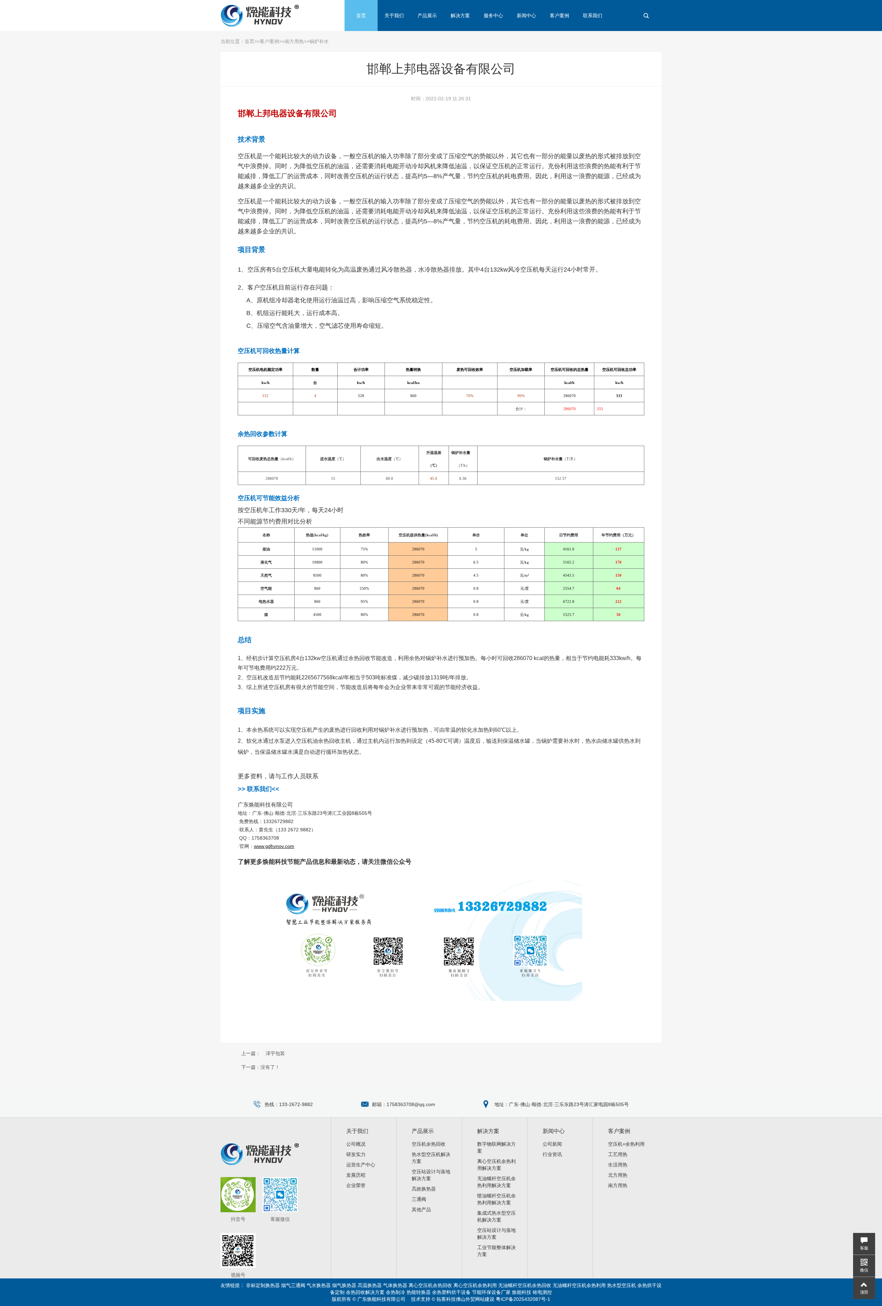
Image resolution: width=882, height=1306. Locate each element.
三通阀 (419, 1199)
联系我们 (592, 15)
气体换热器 (395, 1285)
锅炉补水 (319, 41)
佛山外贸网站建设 (475, 1299)
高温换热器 (370, 1285)
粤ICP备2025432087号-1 (523, 1299)
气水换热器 (319, 1285)
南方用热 (294, 41)
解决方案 (460, 15)
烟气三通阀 (293, 1285)
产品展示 (427, 15)
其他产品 (421, 1209)
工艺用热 (617, 1154)
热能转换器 (419, 1292)
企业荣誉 (356, 1185)
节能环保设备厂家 (491, 1292)
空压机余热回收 (428, 1144)
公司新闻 (552, 1144)
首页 (361, 15)
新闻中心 (526, 15)
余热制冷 (395, 1292)
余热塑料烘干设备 (451, 1292)
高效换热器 (424, 1189)
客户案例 (559, 15)
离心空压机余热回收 (430, 1285)
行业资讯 (552, 1154)
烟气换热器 (344, 1285)
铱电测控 (542, 1292)
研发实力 (356, 1154)
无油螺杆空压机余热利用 (579, 1285)
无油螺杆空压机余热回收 (524, 1285)
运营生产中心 (360, 1164)
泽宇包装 (275, 1053)
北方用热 (617, 1175)
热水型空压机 (621, 1285)
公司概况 (356, 1144)
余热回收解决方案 (365, 1292)
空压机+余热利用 (626, 1144)
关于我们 (394, 15)
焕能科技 (521, 1292)
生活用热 (617, 1164)
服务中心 (493, 15)
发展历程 (356, 1175)
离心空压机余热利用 (475, 1285)
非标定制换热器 (263, 1285)
